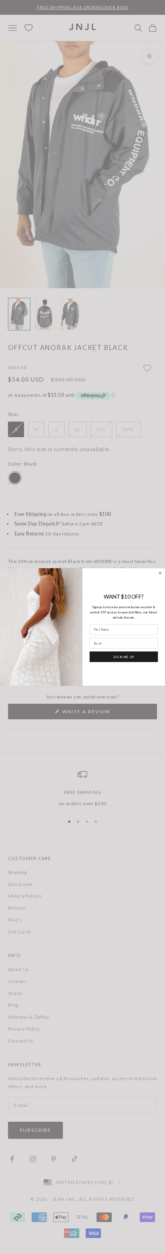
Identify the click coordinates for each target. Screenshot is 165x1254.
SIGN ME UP (123, 657)
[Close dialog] (160, 573)
